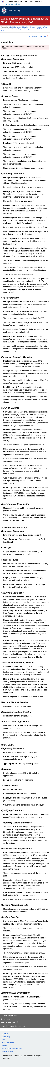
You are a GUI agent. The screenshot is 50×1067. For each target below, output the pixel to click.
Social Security (14, 10)
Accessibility (6, 1037)
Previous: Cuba (10, 1016)
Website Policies (7, 1052)
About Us (5, 1034)
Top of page (6, 1019)
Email (31, 36)
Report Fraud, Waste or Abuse (12, 1049)
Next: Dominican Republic (11, 1026)
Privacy (4, 1046)
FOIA (3, 1040)
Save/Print (42, 36)
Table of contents (8, 1023)
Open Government (8, 1043)
